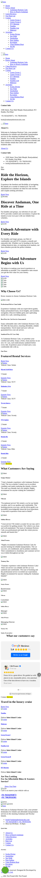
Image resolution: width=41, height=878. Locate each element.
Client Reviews (11, 66)
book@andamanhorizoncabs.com (17, 820)
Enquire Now (6, 378)
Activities (8, 32)
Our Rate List (10, 16)
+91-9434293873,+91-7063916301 (18, 822)
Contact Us (9, 48)
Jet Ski (12, 46)
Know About (10, 8)
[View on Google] (6, 667)
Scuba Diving (15, 34)
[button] (2, 674)
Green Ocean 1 (15, 20)
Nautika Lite (14, 28)
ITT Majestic (14, 24)
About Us (4, 148)
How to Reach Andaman (19, 12)
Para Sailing (14, 40)
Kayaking (13, 42)
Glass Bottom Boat (17, 44)
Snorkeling (14, 38)
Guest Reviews (10, 14)
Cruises (8, 18)
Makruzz (13, 30)
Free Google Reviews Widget (21, 694)
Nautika (13, 26)
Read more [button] (8, 683)
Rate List (8, 841)
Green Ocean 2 (15, 22)
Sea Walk (13, 36)
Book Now (5, 194)
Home (7, 6)
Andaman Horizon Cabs (19, 10)
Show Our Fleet (10, 786)
